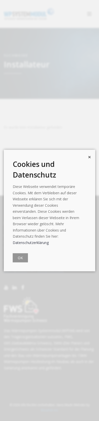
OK (20, 257)
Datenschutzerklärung (31, 242)
